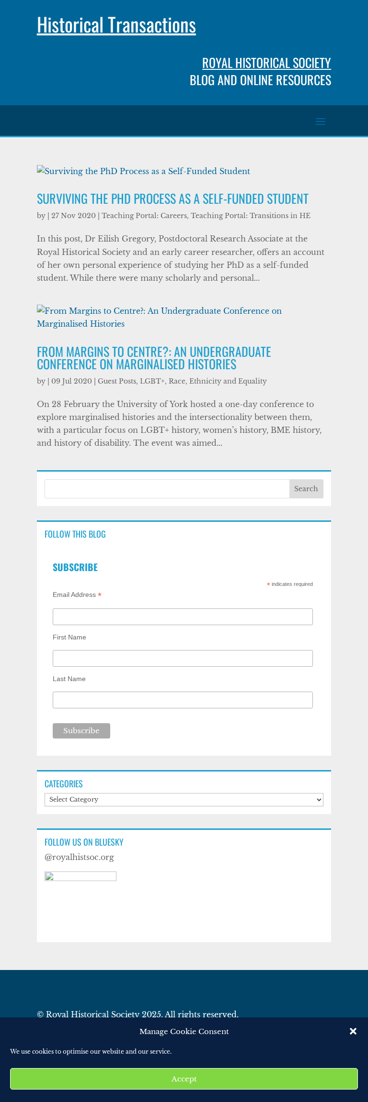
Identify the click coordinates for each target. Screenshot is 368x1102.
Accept (184, 1078)
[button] (353, 1031)
